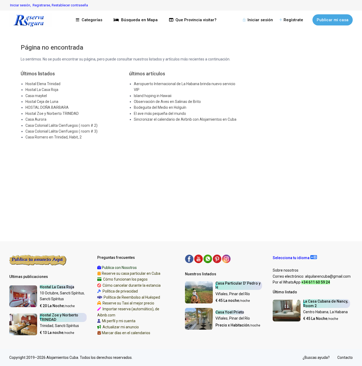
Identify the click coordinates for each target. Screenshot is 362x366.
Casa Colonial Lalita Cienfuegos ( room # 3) (61, 131)
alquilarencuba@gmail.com (328, 276)
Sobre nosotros (285, 270)
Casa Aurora (35, 119)
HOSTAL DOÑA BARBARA (47, 107)
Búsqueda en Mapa (139, 20)
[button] (295, 258)
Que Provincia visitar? (196, 20)
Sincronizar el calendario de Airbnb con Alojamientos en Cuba (185, 119)
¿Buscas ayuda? (316, 357)
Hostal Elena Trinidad (42, 84)
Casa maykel (36, 96)
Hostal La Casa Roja (41, 90)
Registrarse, (42, 5)
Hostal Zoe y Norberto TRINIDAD (52, 113)
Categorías (92, 20)
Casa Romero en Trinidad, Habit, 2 (53, 137)
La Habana (339, 312)
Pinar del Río (239, 294)
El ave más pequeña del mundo (160, 113)
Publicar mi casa (332, 20)
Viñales (221, 294)
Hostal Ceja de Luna (41, 101)
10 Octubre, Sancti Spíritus (62, 293)
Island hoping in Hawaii (152, 96)
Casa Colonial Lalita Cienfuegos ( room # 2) (61, 125)
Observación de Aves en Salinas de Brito (167, 101)
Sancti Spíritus (52, 299)
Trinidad (46, 326)
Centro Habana (315, 312)
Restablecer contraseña (70, 5)
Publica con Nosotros (119, 267)
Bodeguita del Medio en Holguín (160, 107)
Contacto (345, 357)
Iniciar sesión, (20, 5)
